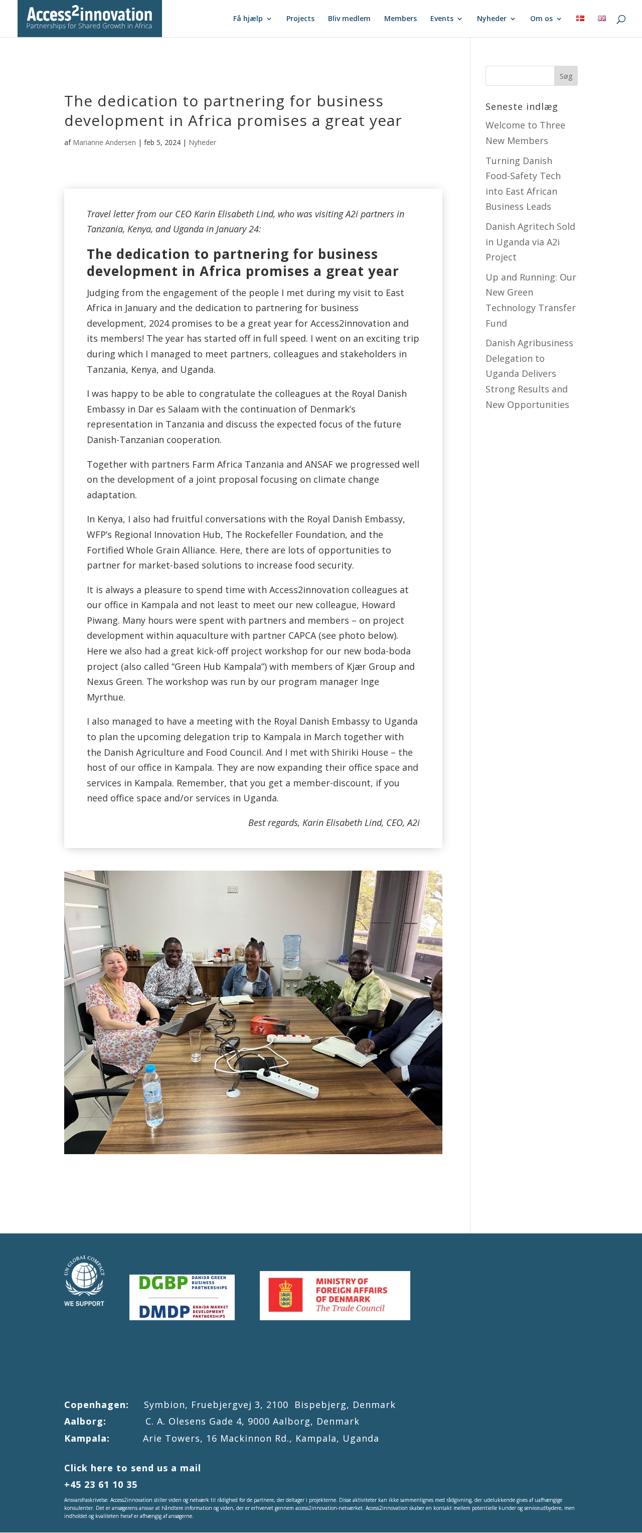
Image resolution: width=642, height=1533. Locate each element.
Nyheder (492, 19)
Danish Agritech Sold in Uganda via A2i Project (530, 241)
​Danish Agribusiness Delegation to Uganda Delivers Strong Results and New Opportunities (529, 373)
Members (400, 19)
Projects (300, 19)
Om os (541, 19)
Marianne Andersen (104, 142)
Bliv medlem (349, 19)
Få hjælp (248, 19)
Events (441, 19)
